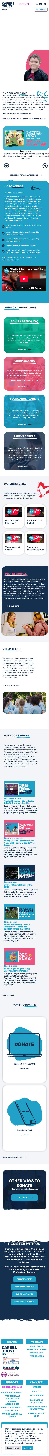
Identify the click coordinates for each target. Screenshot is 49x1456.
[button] (41, 4)
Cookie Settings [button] (13, 1448)
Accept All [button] (27, 1448)
